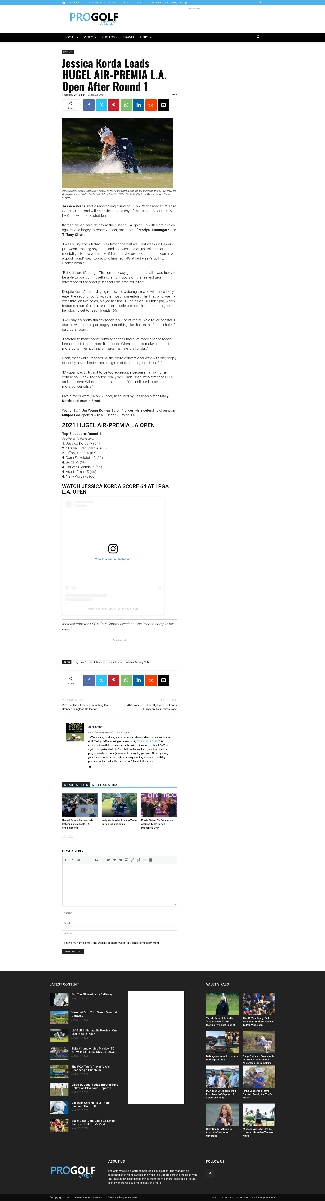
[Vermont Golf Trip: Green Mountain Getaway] (59, 1017)
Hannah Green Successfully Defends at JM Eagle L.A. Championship (77, 824)
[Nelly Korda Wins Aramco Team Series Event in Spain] (119, 805)
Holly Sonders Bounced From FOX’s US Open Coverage (219, 1132)
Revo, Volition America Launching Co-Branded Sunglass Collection (85, 707)
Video (88, 37)
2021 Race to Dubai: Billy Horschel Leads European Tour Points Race (152, 707)
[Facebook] (260, 2)
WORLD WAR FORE (147, 741)
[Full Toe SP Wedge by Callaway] (59, 999)
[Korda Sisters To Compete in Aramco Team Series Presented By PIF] (159, 805)
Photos (108, 37)
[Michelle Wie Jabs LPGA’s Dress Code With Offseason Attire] (259, 1115)
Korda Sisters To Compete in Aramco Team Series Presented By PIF (157, 824)
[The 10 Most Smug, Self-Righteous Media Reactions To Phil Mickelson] (259, 1004)
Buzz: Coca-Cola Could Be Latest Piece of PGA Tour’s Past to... (93, 1122)
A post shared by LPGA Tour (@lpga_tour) (113, 608)
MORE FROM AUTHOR (105, 784)
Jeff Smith (79, 94)
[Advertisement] (194, 19)
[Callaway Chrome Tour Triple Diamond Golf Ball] (59, 1107)
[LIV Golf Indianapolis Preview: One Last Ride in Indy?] (59, 1035)
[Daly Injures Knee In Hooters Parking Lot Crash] (222, 1042)
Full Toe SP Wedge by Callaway (91, 994)
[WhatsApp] (126, 105)
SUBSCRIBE (154, 2)
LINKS (144, 37)
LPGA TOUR (68, 52)
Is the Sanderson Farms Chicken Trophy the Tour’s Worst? (257, 1094)
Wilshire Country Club (137, 662)
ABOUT (126, 2)
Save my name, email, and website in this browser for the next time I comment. (112, 942)
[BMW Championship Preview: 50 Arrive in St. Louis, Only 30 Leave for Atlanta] (59, 1053)
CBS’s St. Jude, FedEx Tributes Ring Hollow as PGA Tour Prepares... (94, 1086)
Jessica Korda (114, 662)
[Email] (163, 105)
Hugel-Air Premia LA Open (88, 662)
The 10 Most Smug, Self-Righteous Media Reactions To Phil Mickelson (258, 1021)
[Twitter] (101, 105)
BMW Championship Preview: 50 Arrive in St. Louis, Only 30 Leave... (94, 1050)
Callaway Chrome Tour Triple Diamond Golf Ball (90, 1104)
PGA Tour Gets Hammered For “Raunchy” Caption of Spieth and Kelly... (221, 1094)
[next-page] (70, 835)
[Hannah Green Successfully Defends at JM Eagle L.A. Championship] (80, 805)
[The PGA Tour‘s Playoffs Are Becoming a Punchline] (59, 1071)
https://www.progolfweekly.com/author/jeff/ (109, 732)
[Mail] (91, 767)
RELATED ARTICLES (76, 784)
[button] (258, 37)
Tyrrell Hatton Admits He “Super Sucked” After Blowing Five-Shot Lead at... (221, 1021)
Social (70, 37)
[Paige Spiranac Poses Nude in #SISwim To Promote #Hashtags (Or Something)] (259, 1042)
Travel (129, 37)
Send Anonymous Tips (176, 2)
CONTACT (139, 2)
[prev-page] (64, 835)
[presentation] (66, 860)
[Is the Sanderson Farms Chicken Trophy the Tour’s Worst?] (259, 1077)
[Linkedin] (138, 105)
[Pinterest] (113, 105)
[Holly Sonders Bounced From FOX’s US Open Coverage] (222, 1115)
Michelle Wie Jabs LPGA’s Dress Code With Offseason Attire (258, 1132)
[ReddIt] (151, 105)
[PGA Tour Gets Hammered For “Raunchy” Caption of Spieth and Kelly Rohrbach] (222, 1077)
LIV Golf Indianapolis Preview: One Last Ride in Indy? (94, 1032)
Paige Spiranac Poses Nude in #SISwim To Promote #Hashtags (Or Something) (258, 1059)
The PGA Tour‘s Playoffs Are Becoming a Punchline (90, 1068)
